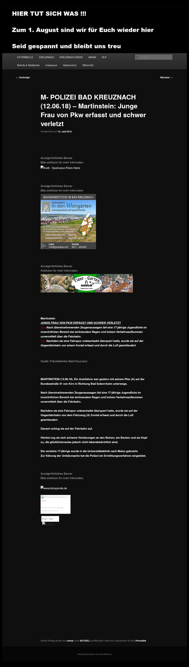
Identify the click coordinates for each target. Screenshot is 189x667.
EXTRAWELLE (25, 57)
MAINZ (92, 57)
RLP (104, 57)
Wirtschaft (88, 65)
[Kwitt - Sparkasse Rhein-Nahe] (60, 168)
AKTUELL (85, 640)
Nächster (166, 77)
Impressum (51, 65)
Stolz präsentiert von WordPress (95, 654)
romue (70, 640)
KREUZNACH (46, 57)
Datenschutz (70, 65)
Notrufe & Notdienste (28, 65)
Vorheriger (23, 77)
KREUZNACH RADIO (71, 57)
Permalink (140, 640)
